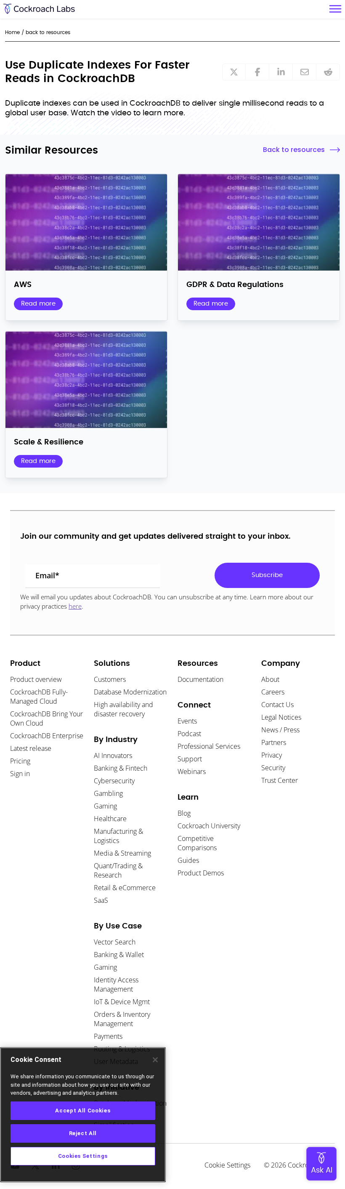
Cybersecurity (114, 780)
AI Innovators (113, 755)
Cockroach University (209, 825)
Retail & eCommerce (125, 887)
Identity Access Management (116, 984)
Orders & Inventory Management (122, 1019)
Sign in (20, 773)
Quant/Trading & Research (118, 870)
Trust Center (279, 780)
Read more (38, 304)
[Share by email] (304, 72)
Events (187, 721)
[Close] (155, 1060)
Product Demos (201, 873)
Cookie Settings (227, 1165)
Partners (273, 742)
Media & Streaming (122, 853)
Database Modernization (130, 692)
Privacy (271, 755)
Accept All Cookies (82, 1110)
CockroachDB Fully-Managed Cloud (39, 696)
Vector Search (114, 942)
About (270, 679)
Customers (110, 679)
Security (273, 767)
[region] (83, 1114)
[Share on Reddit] (328, 72)
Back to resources (294, 149)
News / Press (280, 729)
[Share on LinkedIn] (281, 72)
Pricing (20, 761)
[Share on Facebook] (257, 72)
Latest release (30, 748)
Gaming (105, 806)
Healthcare (110, 818)
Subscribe (267, 575)
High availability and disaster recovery (123, 709)
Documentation (200, 679)
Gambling (108, 793)
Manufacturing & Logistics (118, 836)
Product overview (36, 679)
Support (190, 758)
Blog (184, 813)
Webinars (192, 771)
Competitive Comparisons (197, 843)
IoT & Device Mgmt (122, 1001)
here (75, 606)
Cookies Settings (83, 1156)
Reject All (83, 1133)
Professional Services (209, 746)
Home (12, 32)
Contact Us (277, 704)
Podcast (189, 733)
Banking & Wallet (119, 954)
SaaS (101, 900)
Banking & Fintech (120, 768)
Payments (108, 1036)
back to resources (48, 32)
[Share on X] (234, 72)
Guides (188, 860)
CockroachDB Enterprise (46, 735)
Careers (272, 692)
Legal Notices (281, 717)
